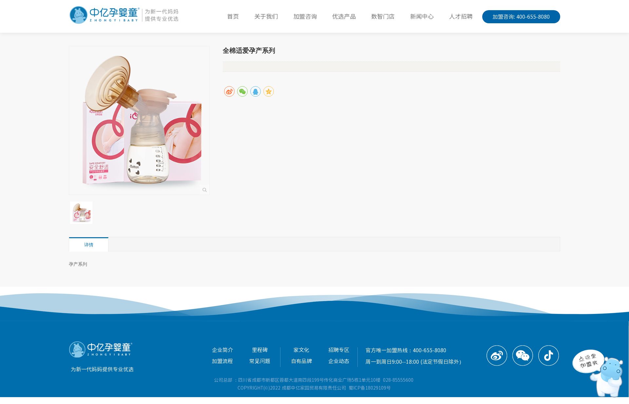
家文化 (301, 350)
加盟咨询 (305, 16)
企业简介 (222, 350)
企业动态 (338, 361)
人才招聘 (461, 16)
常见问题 (259, 361)
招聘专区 (338, 350)
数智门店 (383, 16)
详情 (88, 244)
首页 (233, 16)
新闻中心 (422, 16)
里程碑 (260, 350)
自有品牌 (301, 361)
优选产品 (344, 16)
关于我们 (266, 16)
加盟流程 (222, 361)
